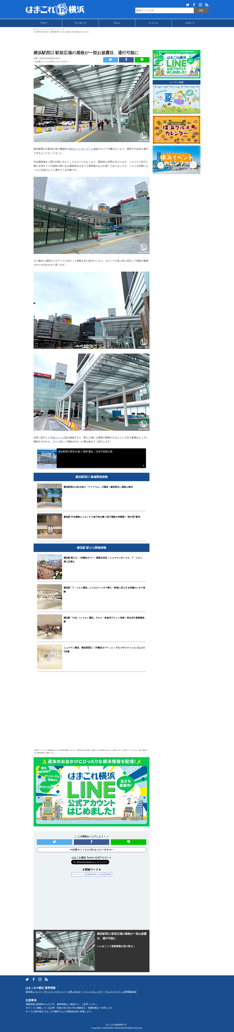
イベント (153, 22)
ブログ (43, 22)
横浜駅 (108, 874)
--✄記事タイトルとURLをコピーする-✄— (51, 61)
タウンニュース (78, 874)
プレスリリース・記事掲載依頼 (120, 992)
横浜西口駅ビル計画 (95, 874)
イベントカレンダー (93, 992)
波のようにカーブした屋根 (83, 148)
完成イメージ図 (58, 437)
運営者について (33, 992)
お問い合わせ (74, 992)
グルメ (117, 22)
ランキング (80, 22)
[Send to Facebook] (126, 60)
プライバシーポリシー (54, 992)
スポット (190, 22)
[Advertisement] (117, 41)
